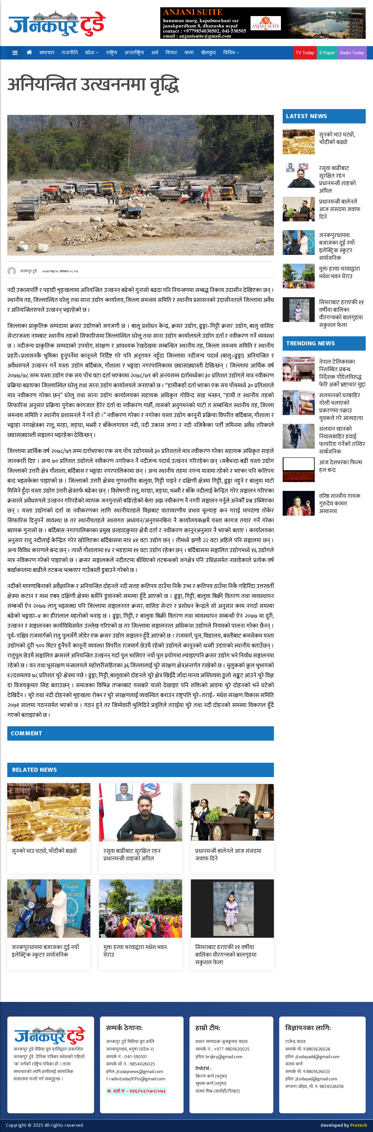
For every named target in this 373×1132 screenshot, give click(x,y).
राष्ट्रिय (111, 52)
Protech (358, 1125)
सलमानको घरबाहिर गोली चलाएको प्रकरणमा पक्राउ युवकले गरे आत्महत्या (341, 407)
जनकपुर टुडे (28, 271)
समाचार (46, 52)
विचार (171, 52)
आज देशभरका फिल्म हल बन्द (340, 466)
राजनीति (70, 52)
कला (189, 52)
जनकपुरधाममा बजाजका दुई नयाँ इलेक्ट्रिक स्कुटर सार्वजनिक (45, 951)
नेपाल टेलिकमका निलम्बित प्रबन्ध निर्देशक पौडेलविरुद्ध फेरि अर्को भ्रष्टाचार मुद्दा (342, 373)
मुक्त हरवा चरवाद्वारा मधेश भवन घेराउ (135, 951)
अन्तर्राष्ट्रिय (134, 52)
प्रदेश (89, 52)
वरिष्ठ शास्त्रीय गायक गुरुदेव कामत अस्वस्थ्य (339, 503)
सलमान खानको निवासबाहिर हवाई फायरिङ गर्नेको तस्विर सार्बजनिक (342, 440)
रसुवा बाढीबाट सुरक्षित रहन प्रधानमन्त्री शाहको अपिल (132, 855)
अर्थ (154, 52)
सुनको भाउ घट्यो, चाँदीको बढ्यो (44, 851)
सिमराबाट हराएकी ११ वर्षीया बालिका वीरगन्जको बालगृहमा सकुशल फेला (225, 954)
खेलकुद (208, 52)
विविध (229, 52)
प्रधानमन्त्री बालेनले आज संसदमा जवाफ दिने (228, 855)
